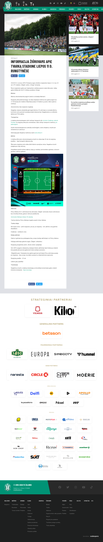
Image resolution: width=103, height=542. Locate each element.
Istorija (29, 510)
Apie (29, 504)
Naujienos (18, 9)
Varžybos (26, 9)
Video (70, 507)
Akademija (53, 9)
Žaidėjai (22, 504)
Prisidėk (71, 9)
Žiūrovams (62, 9)
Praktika (64, 513)
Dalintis (15, 75)
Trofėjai (29, 516)
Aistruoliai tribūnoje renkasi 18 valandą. (22, 217)
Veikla (29, 507)
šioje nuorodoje (27, 270)
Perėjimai (22, 510)
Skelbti (22, 75)
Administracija (31, 519)
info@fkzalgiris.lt (17, 490)
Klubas (44, 9)
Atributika (95, 9)
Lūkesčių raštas (31, 528)
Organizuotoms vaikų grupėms (54, 513)
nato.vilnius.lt (38, 133)
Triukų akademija (50, 525)
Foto (70, 504)
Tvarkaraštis (15, 504)
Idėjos (63, 504)
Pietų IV (48, 516)
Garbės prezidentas (32, 522)
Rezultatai (14, 507)
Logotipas (71, 513)
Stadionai (30, 513)
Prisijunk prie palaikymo (52, 519)
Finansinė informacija (33, 525)
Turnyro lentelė (16, 510)
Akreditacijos (72, 510)
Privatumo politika (32, 531)
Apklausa (48, 510)
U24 (92, 501)
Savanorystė (65, 507)
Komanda (35, 9)
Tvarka (48, 507)
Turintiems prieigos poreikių (53, 522)
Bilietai (87, 9)
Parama (64, 510)
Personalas (23, 507)
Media (79, 9)
